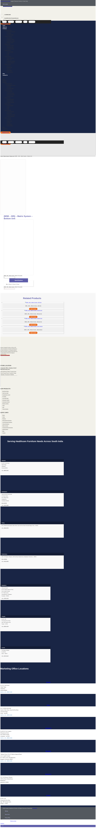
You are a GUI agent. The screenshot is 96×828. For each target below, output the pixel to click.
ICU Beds (9, 33)
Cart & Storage (8, 56)
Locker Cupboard (10, 62)
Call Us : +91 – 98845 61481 (6, 692)
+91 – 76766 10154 (5, 598)
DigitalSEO (34, 808)
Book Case (9, 59)
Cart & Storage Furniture (7, 422)
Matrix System (8, 64)
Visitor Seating (10, 51)
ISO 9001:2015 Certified (5, 1)
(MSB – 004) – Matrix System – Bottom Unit (33, 313)
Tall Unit (8, 68)
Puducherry (48, 774)
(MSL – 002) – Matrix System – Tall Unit (33, 305)
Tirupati (48, 795)
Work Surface (10, 72)
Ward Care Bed (10, 47)
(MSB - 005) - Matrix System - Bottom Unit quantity (13, 275)
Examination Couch (11, 31)
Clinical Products (8, 36)
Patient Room (7, 44)
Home (4, 21)
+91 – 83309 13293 (5, 626)
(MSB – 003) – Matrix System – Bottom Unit (33, 321)
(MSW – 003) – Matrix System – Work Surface (33, 329)
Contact (3, 432)
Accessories (9, 37)
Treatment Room (8, 30)
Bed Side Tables (10, 45)
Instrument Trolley (11, 41)
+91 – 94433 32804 (5, 561)
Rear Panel (9, 70)
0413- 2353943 (4, 559)
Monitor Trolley (10, 42)
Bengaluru (48, 751)
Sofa (8, 55)
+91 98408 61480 (7, 14)
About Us (11, 21)
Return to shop (13, 821)
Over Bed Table (10, 34)
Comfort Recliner (10, 48)
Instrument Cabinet (11, 61)
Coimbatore (48, 728)
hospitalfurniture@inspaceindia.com (11, 18)
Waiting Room (8, 50)
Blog (25, 21)
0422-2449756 (4, 503)
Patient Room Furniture (7, 420)
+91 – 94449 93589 (5, 505)
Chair (8, 53)
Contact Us (32, 21)
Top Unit (8, 65)
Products (18, 21)
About (3, 416)
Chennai (48, 682)
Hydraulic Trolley (10, 39)
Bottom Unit (9, 67)
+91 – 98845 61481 (5, 470)
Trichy (48, 705)
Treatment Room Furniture (7, 427)
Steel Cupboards (10, 58)
